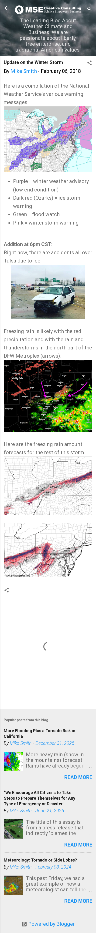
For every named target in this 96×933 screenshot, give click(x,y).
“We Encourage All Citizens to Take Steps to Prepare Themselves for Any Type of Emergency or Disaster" (39, 798)
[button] (89, 63)
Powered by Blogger (51, 924)
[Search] (89, 9)
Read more (78, 777)
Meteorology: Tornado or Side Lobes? (40, 860)
